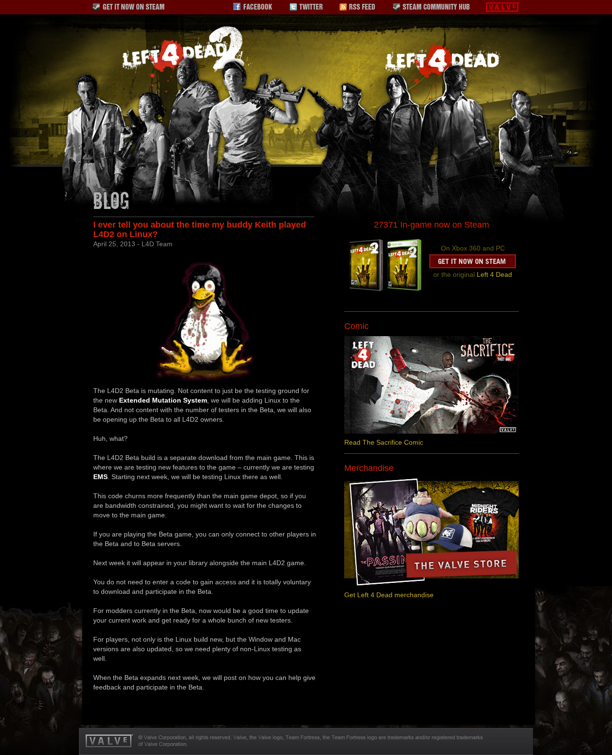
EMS (100, 477)
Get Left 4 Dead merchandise (389, 595)
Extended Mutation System (163, 400)
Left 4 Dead (494, 274)
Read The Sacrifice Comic (383, 442)
